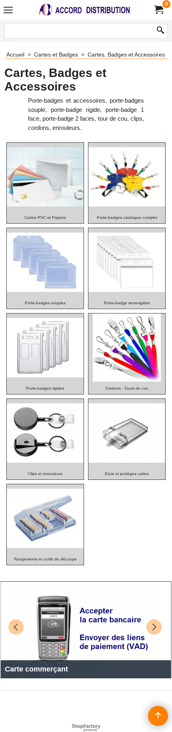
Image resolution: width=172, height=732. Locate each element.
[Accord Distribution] (84, 10)
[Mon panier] (158, 10)
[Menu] (8, 10)
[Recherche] (160, 30)
